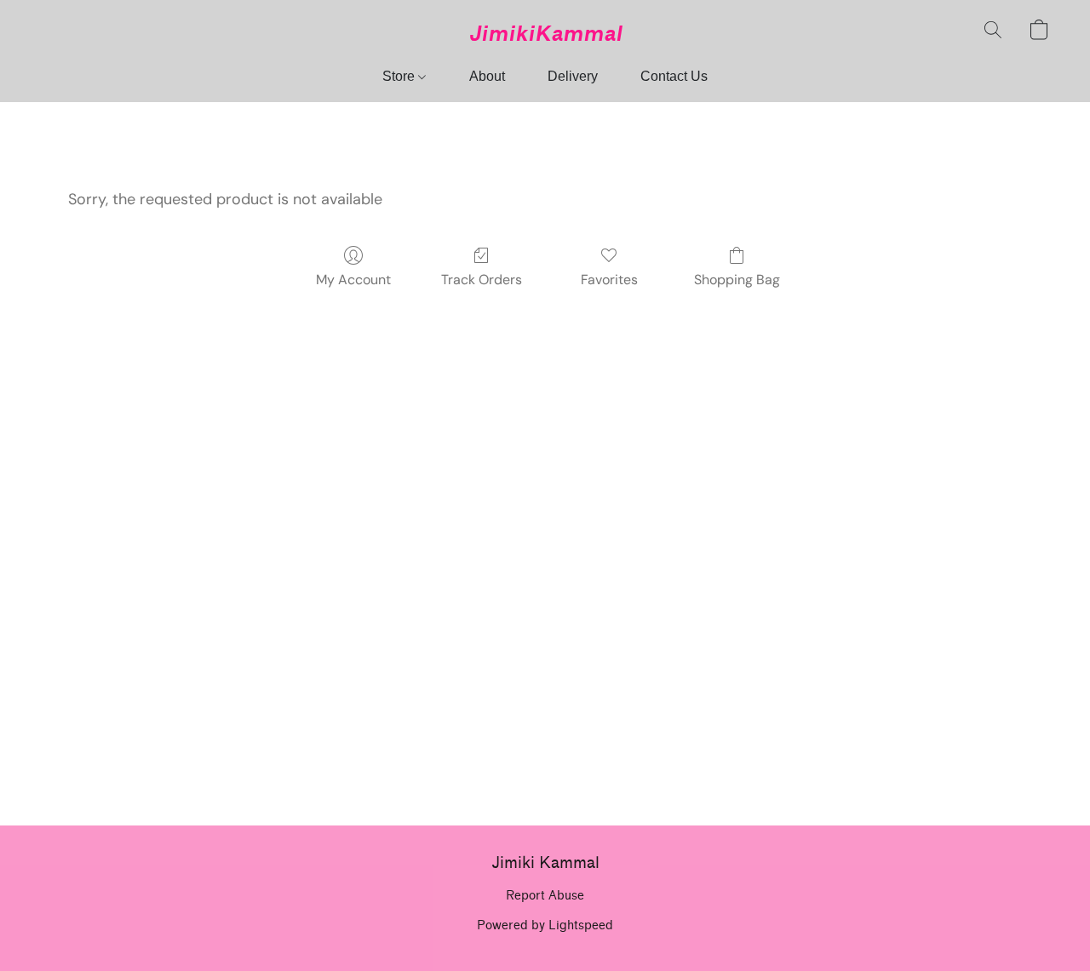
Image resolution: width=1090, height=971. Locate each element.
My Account (353, 279)
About (487, 76)
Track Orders (481, 279)
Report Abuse (545, 895)
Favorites (609, 279)
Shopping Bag (737, 279)
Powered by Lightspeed (545, 925)
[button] (545, 34)
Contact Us (674, 76)
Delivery (573, 76)
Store (400, 76)
